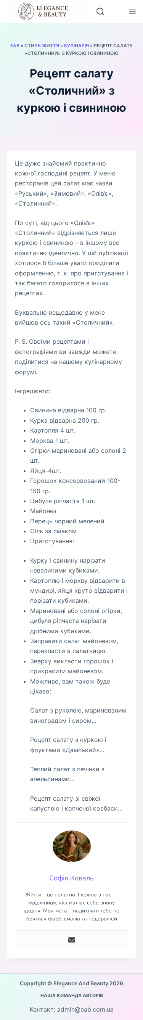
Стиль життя (41, 45)
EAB (14, 45)
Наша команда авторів (71, 995)
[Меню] (132, 11)
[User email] (71, 940)
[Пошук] (100, 11)
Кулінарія (76, 45)
